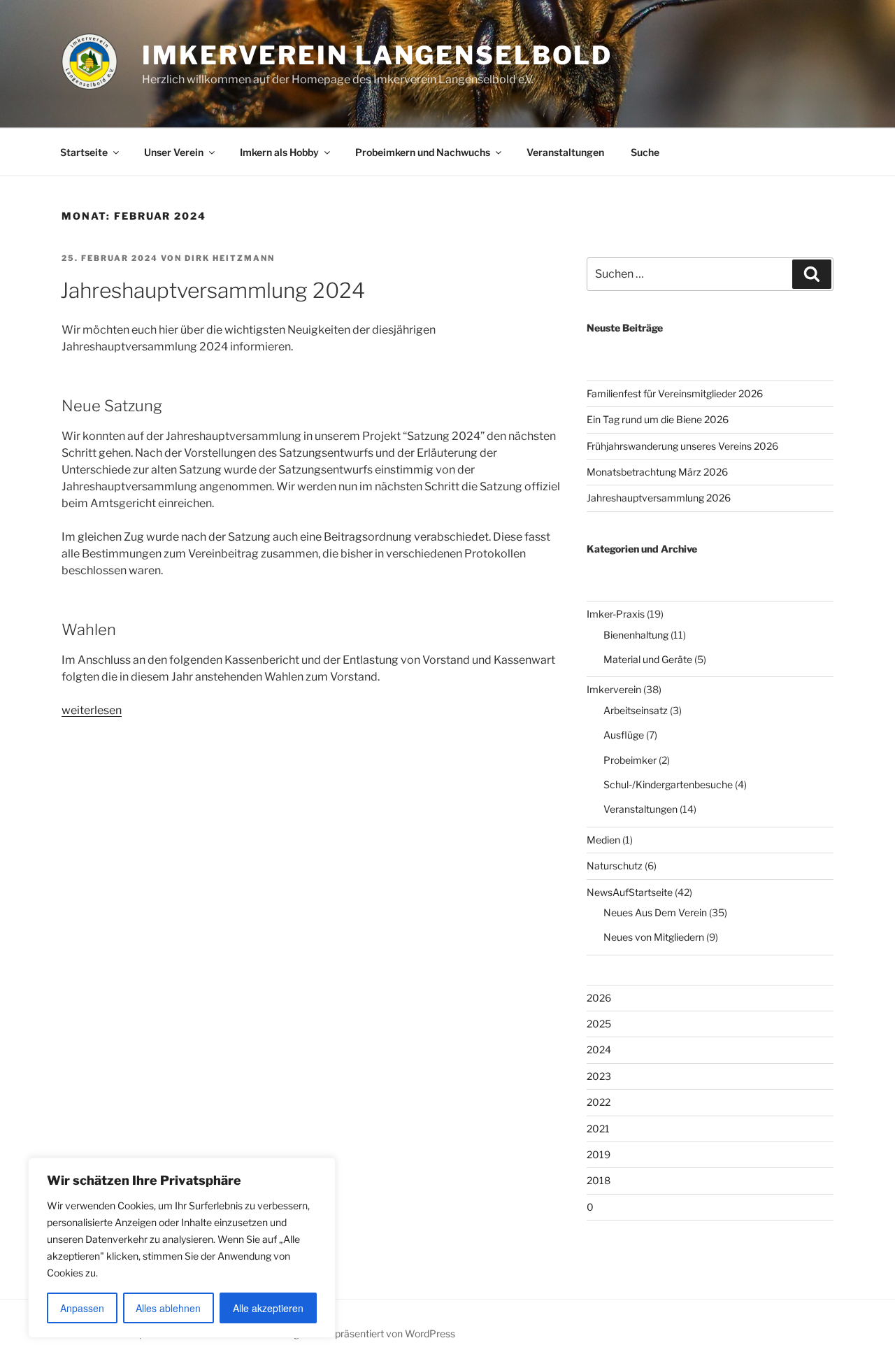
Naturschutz (615, 865)
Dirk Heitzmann (230, 258)
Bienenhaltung (635, 635)
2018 (598, 1180)
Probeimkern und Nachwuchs (422, 152)
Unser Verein (173, 152)
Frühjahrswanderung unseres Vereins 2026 (682, 446)
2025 (599, 1024)
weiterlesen (92, 710)
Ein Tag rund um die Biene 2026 (658, 419)
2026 (599, 998)
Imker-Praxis (616, 614)
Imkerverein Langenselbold (377, 55)
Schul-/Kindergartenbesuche (668, 784)
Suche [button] (645, 152)
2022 (598, 1102)
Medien (603, 840)
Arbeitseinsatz (635, 710)
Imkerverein (614, 689)
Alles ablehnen (168, 1308)
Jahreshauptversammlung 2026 (659, 498)
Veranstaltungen (565, 152)
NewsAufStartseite (630, 892)
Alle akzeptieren (268, 1308)
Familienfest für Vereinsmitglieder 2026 (675, 393)
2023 (599, 1076)
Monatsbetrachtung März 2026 (657, 472)
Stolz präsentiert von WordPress (382, 1333)
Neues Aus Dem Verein (655, 912)
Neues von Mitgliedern (653, 937)
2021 (598, 1128)
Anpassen (82, 1308)
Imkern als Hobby (279, 152)
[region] (182, 1248)
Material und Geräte (647, 659)
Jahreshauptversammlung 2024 (212, 290)
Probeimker (630, 760)
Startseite (84, 152)
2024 (599, 1049)
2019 (598, 1154)
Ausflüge (623, 735)
